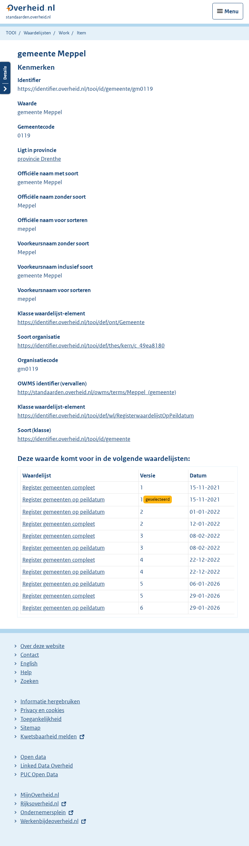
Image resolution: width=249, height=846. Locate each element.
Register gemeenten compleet (58, 487)
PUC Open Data (39, 774)
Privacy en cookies (42, 710)
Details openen (5, 78)
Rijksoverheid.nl (39, 803)
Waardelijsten (37, 33)
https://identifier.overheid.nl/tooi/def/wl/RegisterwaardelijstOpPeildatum (106, 415)
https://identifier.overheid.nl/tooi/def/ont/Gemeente (81, 322)
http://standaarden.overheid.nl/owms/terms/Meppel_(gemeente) (97, 392)
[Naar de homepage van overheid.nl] (30, 10)
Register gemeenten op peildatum (63, 499)
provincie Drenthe (39, 158)
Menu (231, 11)
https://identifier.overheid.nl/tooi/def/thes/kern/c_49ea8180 (91, 345)
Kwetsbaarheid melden (48, 736)
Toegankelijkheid (41, 719)
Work (64, 33)
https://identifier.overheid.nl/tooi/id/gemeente (74, 438)
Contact (29, 654)
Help (26, 672)
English (29, 663)
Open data (33, 756)
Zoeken (29, 681)
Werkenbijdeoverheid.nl (49, 821)
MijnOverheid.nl (39, 794)
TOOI (11, 33)
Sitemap (30, 727)
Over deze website (42, 646)
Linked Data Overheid (46, 765)
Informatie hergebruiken (50, 701)
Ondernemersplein (43, 812)
